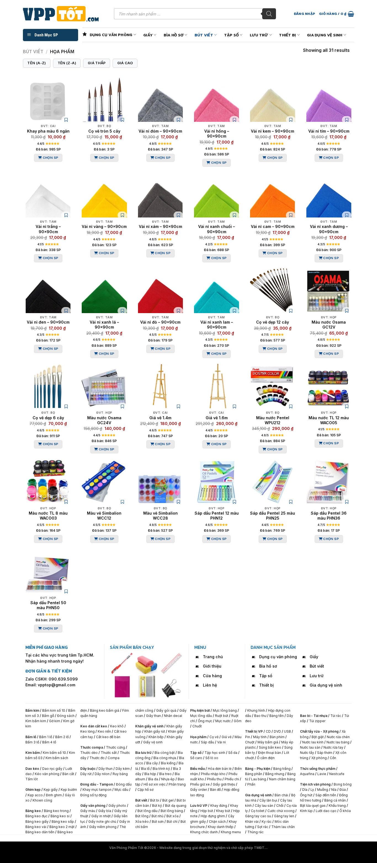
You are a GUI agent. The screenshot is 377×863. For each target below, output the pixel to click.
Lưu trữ (259, 35)
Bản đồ (215, 789)
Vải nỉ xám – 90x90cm (160, 226)
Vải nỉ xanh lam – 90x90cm (216, 324)
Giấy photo (117, 805)
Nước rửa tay (333, 747)
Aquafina (307, 774)
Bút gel (168, 800)
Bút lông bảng (172, 811)
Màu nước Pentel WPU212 (272, 420)
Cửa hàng (212, 675)
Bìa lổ (145, 769)
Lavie (321, 774)
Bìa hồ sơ (174, 35)
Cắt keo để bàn (108, 737)
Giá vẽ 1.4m (160, 417)
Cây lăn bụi (268, 800)
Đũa (342, 789)
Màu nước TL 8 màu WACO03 (48, 515)
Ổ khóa (345, 811)
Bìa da (153, 779)
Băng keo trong (57, 811)
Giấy (148, 35)
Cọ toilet (257, 811)
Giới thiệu (212, 666)
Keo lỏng (87, 731)
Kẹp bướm (69, 789)
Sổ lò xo (211, 758)
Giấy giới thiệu (224, 784)
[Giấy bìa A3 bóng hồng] (122, 686)
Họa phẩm (198, 737)
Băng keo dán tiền (39, 832)
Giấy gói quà (166, 710)
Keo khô (117, 726)
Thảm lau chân (283, 827)
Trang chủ (213, 656)
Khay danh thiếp (220, 827)
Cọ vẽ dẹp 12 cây (272, 322)
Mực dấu (121, 789)
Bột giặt (318, 737)
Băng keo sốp (63, 821)
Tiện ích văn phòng (315, 784)
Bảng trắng (282, 769)
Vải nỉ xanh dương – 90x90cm (329, 229)
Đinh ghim (54, 795)
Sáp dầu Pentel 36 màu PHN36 (329, 515)
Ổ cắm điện (266, 758)
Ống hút (306, 795)
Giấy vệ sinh (153, 742)
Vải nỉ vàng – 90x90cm (104, 226)
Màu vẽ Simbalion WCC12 (104, 515)
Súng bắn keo (270, 747)
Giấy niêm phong (102, 827)
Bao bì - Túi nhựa (313, 716)
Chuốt (197, 726)
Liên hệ (210, 685)
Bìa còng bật (165, 753)
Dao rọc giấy (52, 769)
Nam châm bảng (282, 779)
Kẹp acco (35, 795)
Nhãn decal (173, 716)
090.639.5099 (63, 679)
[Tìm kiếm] (269, 13)
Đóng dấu (124, 784)
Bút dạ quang (175, 805)
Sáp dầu (207, 742)
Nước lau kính (312, 742)
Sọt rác (262, 827)
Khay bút (223, 811)
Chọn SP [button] (50, 158)
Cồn (333, 758)
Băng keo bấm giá (104, 710)
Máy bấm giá (267, 742)
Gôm (237, 721)
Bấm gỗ (48, 716)
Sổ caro (196, 758)
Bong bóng (343, 784)
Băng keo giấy (37, 821)
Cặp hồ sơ (145, 789)
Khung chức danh (204, 832)
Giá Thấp (97, 63)
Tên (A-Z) (36, 63)
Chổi (279, 805)
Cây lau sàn (264, 805)
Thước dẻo (89, 753)
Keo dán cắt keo (93, 726)
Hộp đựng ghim (213, 816)
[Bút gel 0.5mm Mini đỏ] (122, 663)
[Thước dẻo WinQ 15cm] (171, 663)
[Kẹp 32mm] (171, 686)
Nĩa (333, 789)
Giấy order (198, 789)
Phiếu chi (232, 779)
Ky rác (267, 821)
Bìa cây (152, 763)
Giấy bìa (104, 811)
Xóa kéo (142, 821)
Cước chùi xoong (280, 811)
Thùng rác (255, 832)
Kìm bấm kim (35, 721)
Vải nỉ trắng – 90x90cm (48, 229)
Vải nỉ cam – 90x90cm (272, 226)
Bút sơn (158, 821)
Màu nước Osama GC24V (104, 420)
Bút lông (141, 816)
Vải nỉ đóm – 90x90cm (160, 131)
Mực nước (223, 721)
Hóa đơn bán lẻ (220, 769)
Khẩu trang (337, 805)
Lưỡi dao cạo (326, 811)
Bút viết (204, 35)
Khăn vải (252, 821)
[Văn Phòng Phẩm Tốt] (64, 14)
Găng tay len (284, 816)
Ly (312, 789)
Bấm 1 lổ (45, 737)
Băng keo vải (35, 827)
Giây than (153, 716)
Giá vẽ (227, 737)
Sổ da (232, 753)
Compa (114, 758)
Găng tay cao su (258, 816)
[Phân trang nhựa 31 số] (146, 686)
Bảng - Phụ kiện (257, 769)
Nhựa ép (168, 779)
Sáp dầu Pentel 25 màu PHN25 (272, 515)
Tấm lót (31, 779)
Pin (247, 737)
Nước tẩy (307, 753)
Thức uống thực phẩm (317, 769)
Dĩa (304, 789)
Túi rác (335, 716)
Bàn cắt (68, 774)
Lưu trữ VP (198, 805)
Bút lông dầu (147, 811)
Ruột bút (221, 716)
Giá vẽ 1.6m (217, 417)
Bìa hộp (150, 774)
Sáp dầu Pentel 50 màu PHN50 (48, 605)
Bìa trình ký (161, 769)
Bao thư (260, 716)
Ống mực (205, 721)
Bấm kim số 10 (53, 710)
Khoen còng (42, 800)
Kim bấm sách (57, 758)
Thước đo (97, 758)
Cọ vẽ (214, 737)
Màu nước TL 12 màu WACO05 (329, 420)
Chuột (249, 742)
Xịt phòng (319, 758)
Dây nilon (102, 774)
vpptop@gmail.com (56, 684)
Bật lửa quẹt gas (313, 805)
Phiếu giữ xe (200, 784)
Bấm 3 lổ (32, 742)
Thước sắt (109, 753)
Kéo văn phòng (47, 774)
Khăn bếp (156, 737)
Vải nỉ (221, 742)
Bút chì (172, 821)
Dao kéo (32, 769)
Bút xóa (172, 816)
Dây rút (86, 774)
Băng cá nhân (335, 800)
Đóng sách (66, 716)
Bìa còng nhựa (164, 758)
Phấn (251, 784)
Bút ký (157, 805)
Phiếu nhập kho (213, 774)
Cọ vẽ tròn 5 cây (104, 131)
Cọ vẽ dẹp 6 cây (48, 417)
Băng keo (33, 811)
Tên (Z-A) (67, 63)
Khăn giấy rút (154, 731)
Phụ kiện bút (200, 710)
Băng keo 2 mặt (62, 827)
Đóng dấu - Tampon (96, 784)
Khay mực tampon (97, 789)
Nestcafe (336, 774)
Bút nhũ (157, 816)
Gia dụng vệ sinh (325, 35)
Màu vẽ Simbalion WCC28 (160, 515)
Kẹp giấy (51, 789)
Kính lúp (306, 811)
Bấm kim (32, 710)
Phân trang (177, 784)
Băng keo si (60, 816)
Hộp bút (206, 811)
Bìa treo (165, 774)
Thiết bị (287, 35)
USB (287, 731)
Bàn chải (281, 795)
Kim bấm (32, 753)
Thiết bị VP (254, 731)
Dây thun (106, 769)
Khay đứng (218, 805)
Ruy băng (120, 774)
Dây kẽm (123, 769)
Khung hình (256, 710)
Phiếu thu (214, 779)
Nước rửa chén (338, 737)
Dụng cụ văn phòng (278, 656)
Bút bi (154, 800)
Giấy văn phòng (92, 805)
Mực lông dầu (201, 716)
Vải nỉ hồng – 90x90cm (216, 133)
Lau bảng (258, 779)
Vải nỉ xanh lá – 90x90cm (104, 324)
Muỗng (322, 789)
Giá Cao (125, 63)
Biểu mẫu (197, 769)
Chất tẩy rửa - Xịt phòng (319, 731)
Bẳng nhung (274, 774)
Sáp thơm (324, 753)
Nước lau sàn (310, 747)
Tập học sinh (215, 753)
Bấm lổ (30, 737)
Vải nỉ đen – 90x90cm (48, 322)
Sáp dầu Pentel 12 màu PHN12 (217, 515)
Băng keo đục (36, 816)
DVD (277, 731)
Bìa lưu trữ (143, 753)
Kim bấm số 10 (54, 753)
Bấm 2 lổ (62, 737)
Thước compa (91, 747)
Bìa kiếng (168, 763)
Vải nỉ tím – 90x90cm (328, 131)
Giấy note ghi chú (102, 821)
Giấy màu (87, 811)
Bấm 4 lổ (49, 742)
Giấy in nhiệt (101, 816)
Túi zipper (317, 721)
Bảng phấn (253, 774)
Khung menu (231, 832)
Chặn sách (217, 821)
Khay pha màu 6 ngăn (48, 131)
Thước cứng (115, 747)
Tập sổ (231, 35)
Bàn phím (277, 737)
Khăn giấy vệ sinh (149, 726)
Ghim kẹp (33, 789)
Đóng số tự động (93, 795)
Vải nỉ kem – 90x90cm (272, 131)
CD (268, 731)
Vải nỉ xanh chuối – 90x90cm (216, 229)
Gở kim (54, 721)
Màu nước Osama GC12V (329, 324)
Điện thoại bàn (269, 753)
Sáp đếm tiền (325, 795)
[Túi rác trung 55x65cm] (146, 663)
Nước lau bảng (337, 742)
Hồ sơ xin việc (155, 784)
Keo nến (104, 731)
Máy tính (260, 737)
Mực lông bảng (225, 710)
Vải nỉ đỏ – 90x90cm (160, 322)
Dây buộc (87, 769)
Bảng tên (276, 716)
